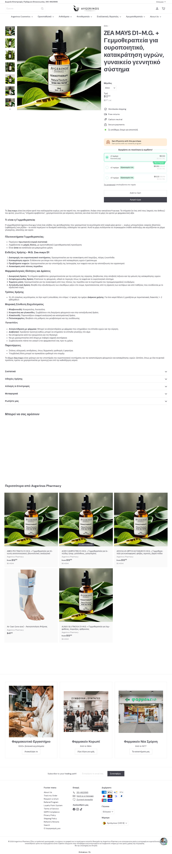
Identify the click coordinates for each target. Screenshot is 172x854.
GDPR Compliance (52, 812)
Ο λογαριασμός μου (52, 828)
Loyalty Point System (53, 805)
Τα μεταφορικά (109, 185)
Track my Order (50, 795)
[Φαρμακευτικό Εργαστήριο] (31, 711)
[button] (135, 157)
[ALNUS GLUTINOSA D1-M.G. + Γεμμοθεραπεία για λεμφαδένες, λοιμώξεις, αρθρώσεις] (86, 605)
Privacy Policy (50, 815)
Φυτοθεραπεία (83, 16)
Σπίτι (106, 26)
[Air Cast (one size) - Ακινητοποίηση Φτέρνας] (31, 602)
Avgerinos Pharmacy (46, 486)
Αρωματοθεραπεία (134, 16)
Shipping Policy (50, 818)
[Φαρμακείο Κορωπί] (86, 711)
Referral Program (51, 802)
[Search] (42, 8)
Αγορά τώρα (135, 199)
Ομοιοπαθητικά (45, 16)
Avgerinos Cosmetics (21, 16)
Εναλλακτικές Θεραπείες (108, 16)
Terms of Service (51, 808)
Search (47, 825)
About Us (154, 16)
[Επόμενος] (10, 108)
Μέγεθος (108, 83)
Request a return (51, 799)
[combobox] (25, 8)
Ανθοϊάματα (64, 16)
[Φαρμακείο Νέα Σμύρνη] (141, 711)
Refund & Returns (51, 822)
